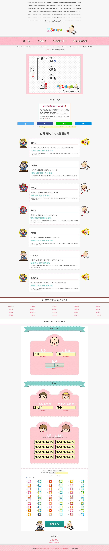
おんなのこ (59, 365)
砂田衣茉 (98, 312)
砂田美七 (76, 315)
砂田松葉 (98, 306)
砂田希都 (54, 315)
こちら (45, 118)
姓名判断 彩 (54, 539)
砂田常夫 (33, 315)
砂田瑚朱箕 (76, 309)
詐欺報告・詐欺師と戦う (54, 542)
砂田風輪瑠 (32, 309)
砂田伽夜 (54, 312)
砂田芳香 (98, 309)
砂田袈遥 (33, 306)
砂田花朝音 (76, 306)
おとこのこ (50, 365)
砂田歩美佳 (10, 306)
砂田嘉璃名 (32, 312)
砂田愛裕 (11, 312)
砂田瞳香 (54, 306)
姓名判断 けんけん (54, 540)
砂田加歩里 (98, 315)
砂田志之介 (54, 309)
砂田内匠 (11, 309)
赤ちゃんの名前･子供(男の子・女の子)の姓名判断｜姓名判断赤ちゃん (52, 548)
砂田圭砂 (11, 315)
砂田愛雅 (76, 312)
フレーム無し (32, 477)
